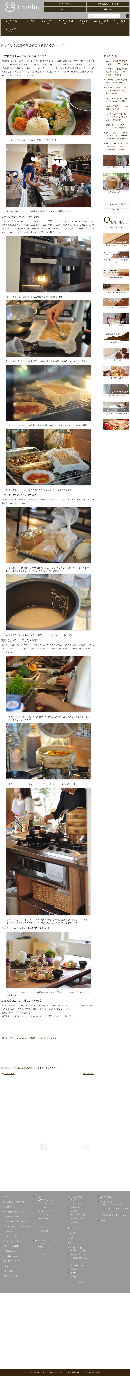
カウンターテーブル (46, 1199)
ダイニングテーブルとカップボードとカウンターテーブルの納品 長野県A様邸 (116, 135)
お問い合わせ (108, 9)
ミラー (73, 1262)
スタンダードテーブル (47, 1203)
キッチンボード (77, 1218)
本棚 (69, 1242)
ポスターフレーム (78, 1265)
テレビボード (73, 1228)
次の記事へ (88, 1073)
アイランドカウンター (79, 1207)
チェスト (71, 1237)
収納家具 (83, 22)
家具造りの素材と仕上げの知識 (15, 1221)
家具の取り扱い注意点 (12, 1216)
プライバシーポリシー (12, 1276)
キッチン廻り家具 (66, 22)
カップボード (76, 1199)
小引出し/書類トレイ (79, 1258)
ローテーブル (43, 1218)
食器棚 (73, 1211)
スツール (41, 1254)
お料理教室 (27, 1068)
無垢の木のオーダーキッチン (114, 1215)
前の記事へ (9, 1073)
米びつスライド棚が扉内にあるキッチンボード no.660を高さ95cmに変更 (117, 72)
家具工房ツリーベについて (108, 4)
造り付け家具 (119, 22)
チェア (41, 1243)
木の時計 (74, 1273)
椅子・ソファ (47, 22)
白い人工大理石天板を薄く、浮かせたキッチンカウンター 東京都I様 (116, 117)
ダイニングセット (45, 1211)
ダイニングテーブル (46, 1207)
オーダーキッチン (9, 30)
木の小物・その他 (100, 22)
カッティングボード (79, 1250)
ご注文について (65, 9)
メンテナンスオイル (76, 1282)
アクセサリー (76, 1269)
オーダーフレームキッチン (114, 1204)
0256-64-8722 (66, 4)
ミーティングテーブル (47, 1214)
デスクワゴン (43, 1231)
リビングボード (74, 1233)
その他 (73, 1276)
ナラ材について (9, 1231)
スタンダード (76, 1203)
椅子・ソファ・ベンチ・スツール (48, 1240)
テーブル (38, 1197)
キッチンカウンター (79, 1214)
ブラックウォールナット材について (17, 1226)
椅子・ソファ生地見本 (12, 1246)
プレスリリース (9, 1266)
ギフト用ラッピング (11, 1261)
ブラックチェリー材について (14, 1241)
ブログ (103, 1221)
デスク (38, 1224)
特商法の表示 (8, 1271)
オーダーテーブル (9, 22)
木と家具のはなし (10, 1251)
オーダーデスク (29, 22)
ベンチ (41, 1250)
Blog (19, 1068)
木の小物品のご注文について (14, 1211)
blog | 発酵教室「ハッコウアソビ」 (36, 1038)
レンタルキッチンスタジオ (45, 1068)
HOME (5, 1197)
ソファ (41, 1247)
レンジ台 (74, 1222)
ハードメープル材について (13, 1236)
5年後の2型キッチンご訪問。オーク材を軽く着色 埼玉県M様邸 (116, 90)
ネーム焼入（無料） (11, 1256)
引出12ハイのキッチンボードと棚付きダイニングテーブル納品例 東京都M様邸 (117, 146)
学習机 (41, 1234)
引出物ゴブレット (78, 1254)
